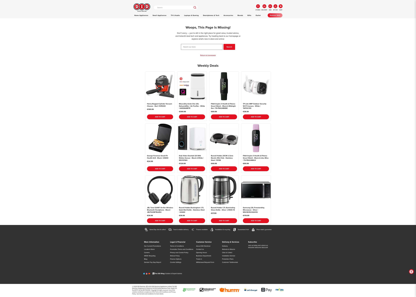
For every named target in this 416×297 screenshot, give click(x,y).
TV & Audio (175, 15)
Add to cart (160, 117)
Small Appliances (160, 15)
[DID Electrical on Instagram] (147, 274)
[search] (195, 7)
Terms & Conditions (177, 246)
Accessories (228, 15)
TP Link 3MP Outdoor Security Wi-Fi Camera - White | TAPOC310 (254, 106)
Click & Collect (227, 252)
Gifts (249, 15)
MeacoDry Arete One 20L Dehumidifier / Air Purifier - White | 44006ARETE (192, 106)
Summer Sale (275, 15)
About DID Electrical (203, 246)
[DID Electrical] (141, 7)
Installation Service (228, 256)
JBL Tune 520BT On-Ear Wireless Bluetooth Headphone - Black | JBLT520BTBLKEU (160, 209)
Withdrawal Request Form (205, 262)
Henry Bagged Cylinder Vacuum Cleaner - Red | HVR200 (159, 105)
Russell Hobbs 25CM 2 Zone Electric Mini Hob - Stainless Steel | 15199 (222, 157)
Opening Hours (201, 252)
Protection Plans (227, 259)
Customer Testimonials (230, 262)
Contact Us (200, 249)
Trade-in (199, 259)
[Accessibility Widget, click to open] (411, 271)
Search (229, 47)
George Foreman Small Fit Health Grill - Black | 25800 (157, 156)
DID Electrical (141, 286)
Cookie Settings (175, 262)
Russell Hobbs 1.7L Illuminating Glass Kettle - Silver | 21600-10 (223, 208)
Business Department (203, 256)
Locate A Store (149, 249)
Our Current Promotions (152, 246)
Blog (145, 259)
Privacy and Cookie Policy (179, 252)
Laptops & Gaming (191, 15)
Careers (147, 252)
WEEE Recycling (149, 256)
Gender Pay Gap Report (152, 262)
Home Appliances (141, 15)
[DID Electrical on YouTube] (149, 274)
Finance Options (175, 259)
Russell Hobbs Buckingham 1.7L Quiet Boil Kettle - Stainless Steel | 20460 (192, 209)
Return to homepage (208, 55)
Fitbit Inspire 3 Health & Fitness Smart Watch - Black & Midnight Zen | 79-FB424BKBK (223, 106)
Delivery (225, 246)
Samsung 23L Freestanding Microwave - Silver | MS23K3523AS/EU (253, 209)
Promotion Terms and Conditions (181, 249)
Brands (240, 15)
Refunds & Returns (228, 249)
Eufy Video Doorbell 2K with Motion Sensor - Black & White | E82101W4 (191, 157)
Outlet (258, 15)
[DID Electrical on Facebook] (144, 274)
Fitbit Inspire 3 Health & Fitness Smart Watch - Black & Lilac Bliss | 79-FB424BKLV (256, 157)
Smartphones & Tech (211, 15)
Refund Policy (175, 256)
